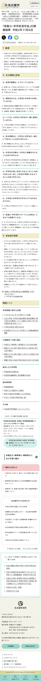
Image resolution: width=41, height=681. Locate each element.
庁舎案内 (11, 646)
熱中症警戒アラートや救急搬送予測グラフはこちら (21, 534)
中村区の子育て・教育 (14, 587)
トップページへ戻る (31, 548)
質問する (25, 679)
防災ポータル (34, 6)
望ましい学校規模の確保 (11, 16)
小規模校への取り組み (29, 16)
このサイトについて (10, 658)
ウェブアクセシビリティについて (15, 667)
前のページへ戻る (15, 548)
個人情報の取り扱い (11, 661)
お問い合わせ (30, 646)
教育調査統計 (9, 387)
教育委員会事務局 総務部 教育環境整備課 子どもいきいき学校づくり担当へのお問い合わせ (22, 443)
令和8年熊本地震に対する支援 (16, 506)
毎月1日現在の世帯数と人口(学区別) (17, 394)
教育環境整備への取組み (31, 14)
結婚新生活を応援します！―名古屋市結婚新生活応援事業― (21, 513)
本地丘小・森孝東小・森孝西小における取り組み (17, 18)
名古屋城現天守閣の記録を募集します (18, 527)
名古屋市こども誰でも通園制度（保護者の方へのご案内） (21, 521)
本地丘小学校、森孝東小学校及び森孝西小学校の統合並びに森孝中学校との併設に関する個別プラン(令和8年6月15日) (21, 581)
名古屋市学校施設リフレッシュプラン (17, 409)
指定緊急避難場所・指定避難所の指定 (17, 375)
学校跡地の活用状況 (11, 371)
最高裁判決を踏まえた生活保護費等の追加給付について (21, 482)
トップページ (15, 11)
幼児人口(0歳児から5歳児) (14, 390)
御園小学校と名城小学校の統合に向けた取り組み (21, 360)
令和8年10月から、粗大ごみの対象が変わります (21, 474)
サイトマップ (8, 654)
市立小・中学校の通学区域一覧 (15, 397)
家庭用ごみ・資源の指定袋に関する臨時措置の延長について (21, 490)
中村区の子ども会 (12, 591)
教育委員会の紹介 (14, 14)
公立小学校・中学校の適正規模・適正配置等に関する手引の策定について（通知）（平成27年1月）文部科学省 (21, 321)
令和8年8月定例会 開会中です (16, 540)
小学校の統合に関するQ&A (14, 327)
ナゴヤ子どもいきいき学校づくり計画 (17, 315)
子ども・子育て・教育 (27, 11)
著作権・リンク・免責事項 (12, 664)
